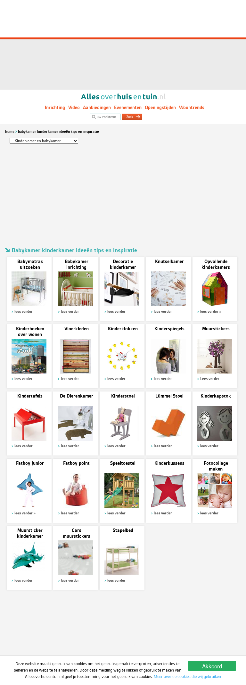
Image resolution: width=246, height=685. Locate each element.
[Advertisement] (123, 45)
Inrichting (55, 107)
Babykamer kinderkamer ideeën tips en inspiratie (58, 131)
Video (74, 107)
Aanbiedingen (97, 107)
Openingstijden (160, 107)
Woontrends (191, 107)
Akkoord (212, 666)
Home (9, 131)
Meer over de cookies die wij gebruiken (187, 676)
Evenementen (128, 107)
